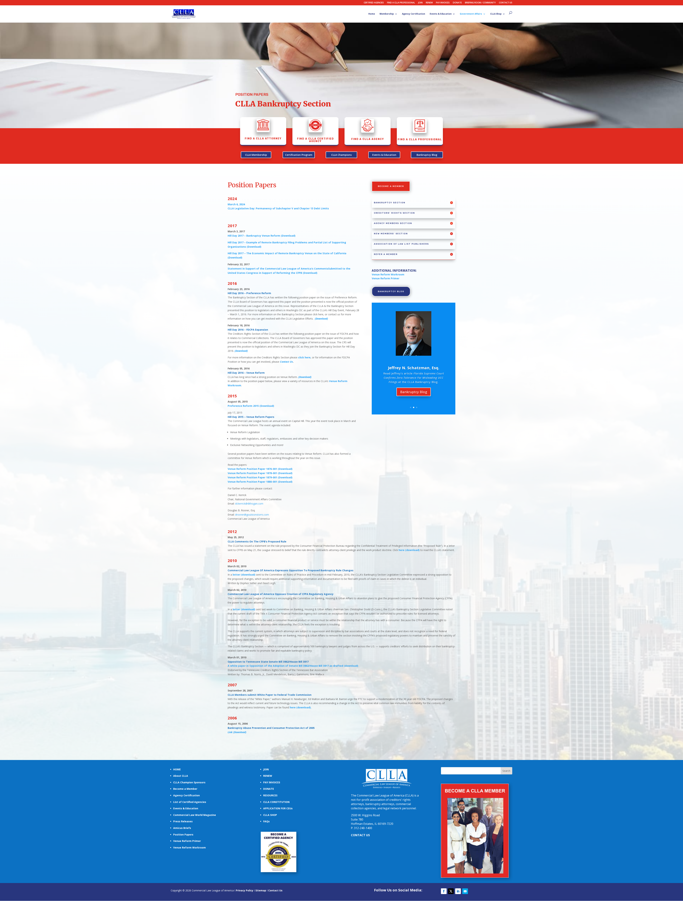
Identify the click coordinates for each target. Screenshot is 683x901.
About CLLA (180, 775)
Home (371, 13)
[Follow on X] (451, 891)
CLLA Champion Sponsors (189, 782)
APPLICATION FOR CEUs (278, 808)
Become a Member (185, 788)
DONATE (457, 3)
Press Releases (183, 821)
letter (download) (244, 574)
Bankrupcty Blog (413, 394)
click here (304, 357)
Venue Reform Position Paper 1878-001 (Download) (260, 473)
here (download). (300, 707)
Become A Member (391, 186)
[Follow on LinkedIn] (458, 891)
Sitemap (260, 890)
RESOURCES (270, 795)
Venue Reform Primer (187, 841)
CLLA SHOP (270, 815)
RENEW (429, 3)
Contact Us (286, 361)
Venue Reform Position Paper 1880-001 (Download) (260, 481)
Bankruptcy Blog (427, 154)
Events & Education (441, 13)
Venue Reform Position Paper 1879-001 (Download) (260, 477)
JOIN (420, 3)
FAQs (266, 821)
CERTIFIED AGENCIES (374, 3)
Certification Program (298, 154)
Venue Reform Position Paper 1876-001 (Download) (260, 469)
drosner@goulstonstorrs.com (251, 514)
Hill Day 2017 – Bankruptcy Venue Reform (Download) (261, 235)
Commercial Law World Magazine (194, 815)
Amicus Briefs (182, 828)
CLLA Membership (256, 154)
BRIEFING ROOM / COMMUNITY (480, 3)
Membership (387, 13)
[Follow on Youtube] (465, 891)
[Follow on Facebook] (444, 891)
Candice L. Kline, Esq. (413, 365)
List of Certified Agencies (189, 802)
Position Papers (183, 834)
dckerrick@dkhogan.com (249, 503)
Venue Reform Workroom (388, 274)
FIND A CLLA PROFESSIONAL (401, 3)
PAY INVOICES (443, 3)
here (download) (409, 550)
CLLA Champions (341, 154)
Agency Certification (413, 13)
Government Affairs (471, 13)
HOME (177, 769)
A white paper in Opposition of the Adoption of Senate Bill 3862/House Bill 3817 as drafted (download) (293, 665)
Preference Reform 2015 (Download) (251, 406)
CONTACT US (505, 3)
